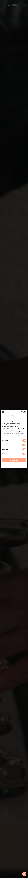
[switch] (24, 445)
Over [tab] (23, 416)
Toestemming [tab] (5, 416)
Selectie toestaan (14, 464)
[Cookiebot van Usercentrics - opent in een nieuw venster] (20, 412)
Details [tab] (14, 416)
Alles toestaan (14, 460)
